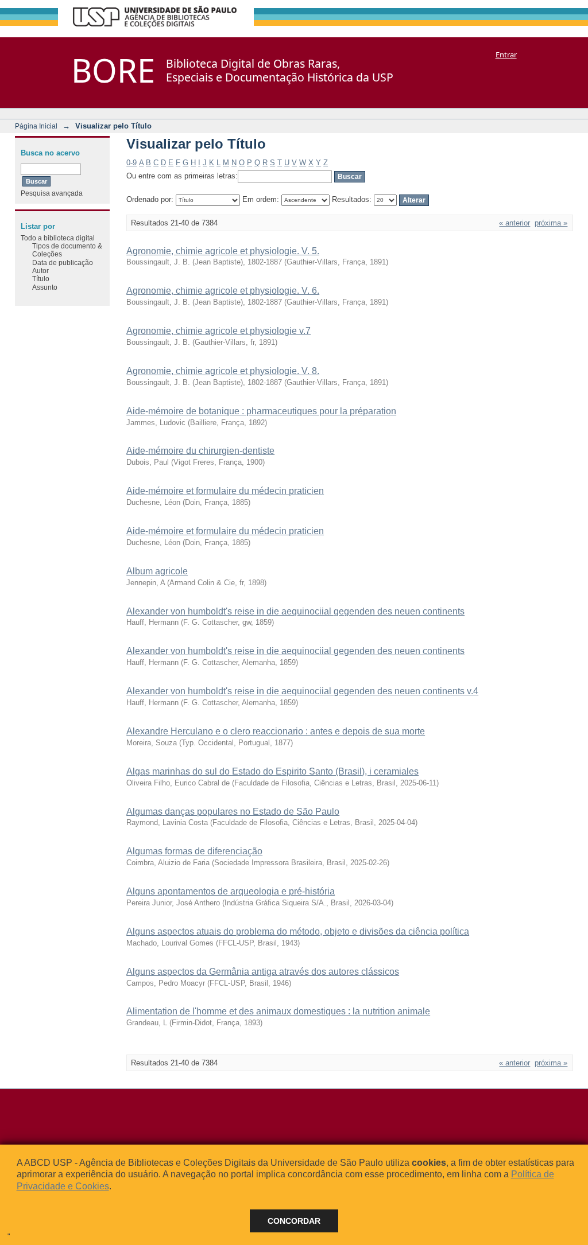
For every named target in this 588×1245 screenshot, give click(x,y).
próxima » (551, 223)
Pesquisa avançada (52, 193)
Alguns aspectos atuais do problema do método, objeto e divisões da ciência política (297, 931)
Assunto (44, 287)
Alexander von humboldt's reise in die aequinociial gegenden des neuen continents (295, 611)
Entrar (506, 54)
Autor (40, 270)
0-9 (131, 162)
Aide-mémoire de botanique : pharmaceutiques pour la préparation (261, 411)
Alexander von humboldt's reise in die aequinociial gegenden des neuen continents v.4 (302, 691)
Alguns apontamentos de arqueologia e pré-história (230, 891)
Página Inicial (36, 126)
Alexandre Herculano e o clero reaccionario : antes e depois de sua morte (275, 731)
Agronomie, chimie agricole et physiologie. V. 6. (222, 290)
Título (40, 278)
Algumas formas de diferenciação (194, 851)
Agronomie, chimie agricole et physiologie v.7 (218, 331)
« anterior (514, 223)
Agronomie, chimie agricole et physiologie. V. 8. (222, 371)
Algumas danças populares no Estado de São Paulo (232, 811)
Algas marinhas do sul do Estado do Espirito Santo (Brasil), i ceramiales (272, 771)
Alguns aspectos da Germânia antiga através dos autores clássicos (262, 971)
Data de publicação (62, 262)
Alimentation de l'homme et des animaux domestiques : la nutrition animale (278, 1011)
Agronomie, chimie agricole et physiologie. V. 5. (222, 251)
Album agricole (157, 571)
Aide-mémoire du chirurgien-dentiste (200, 451)
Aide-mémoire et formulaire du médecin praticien (225, 491)
